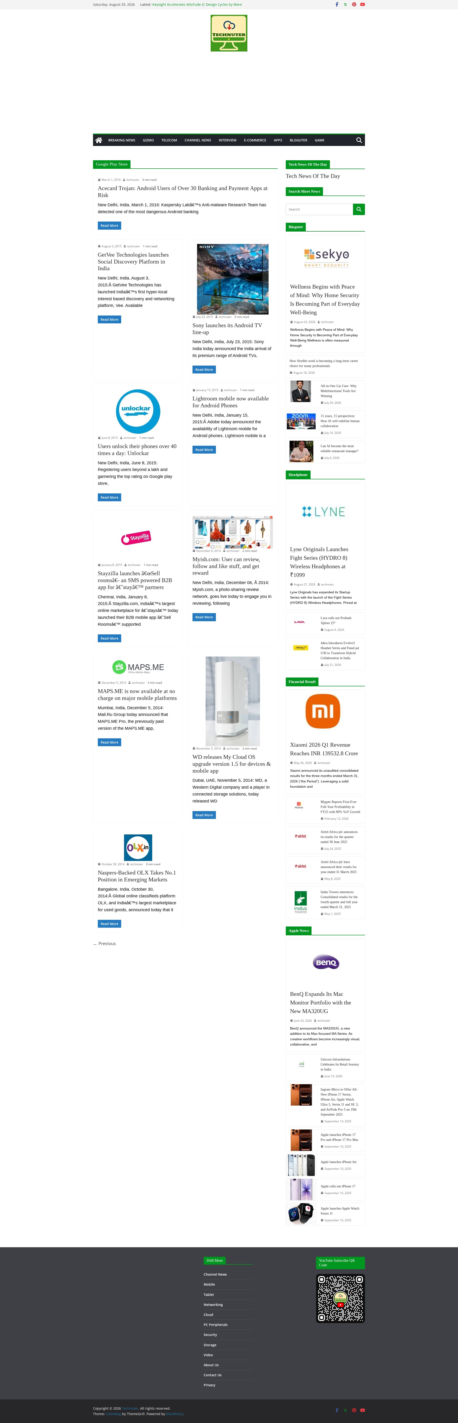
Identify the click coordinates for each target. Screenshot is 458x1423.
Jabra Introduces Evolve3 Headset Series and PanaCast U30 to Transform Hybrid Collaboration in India (340, 650)
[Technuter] (98, 140)
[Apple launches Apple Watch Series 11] (301, 1214)
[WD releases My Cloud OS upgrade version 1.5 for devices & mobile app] (233, 701)
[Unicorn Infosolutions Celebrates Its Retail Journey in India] (301, 1067)
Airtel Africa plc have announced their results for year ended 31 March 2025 (339, 867)
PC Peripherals (216, 1324)
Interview (227, 140)
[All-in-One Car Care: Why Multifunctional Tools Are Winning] (301, 394)
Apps (278, 140)
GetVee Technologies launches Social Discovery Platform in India (133, 262)
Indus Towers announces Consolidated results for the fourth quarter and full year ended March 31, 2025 (339, 899)
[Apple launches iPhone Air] (301, 1165)
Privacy (209, 1385)
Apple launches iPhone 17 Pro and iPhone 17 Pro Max (339, 1137)
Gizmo (148, 140)
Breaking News (121, 140)
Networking (213, 1304)
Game (319, 140)
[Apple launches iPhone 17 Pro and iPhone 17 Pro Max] (301, 1140)
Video (208, 1355)
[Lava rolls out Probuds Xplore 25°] (301, 624)
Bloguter (298, 140)
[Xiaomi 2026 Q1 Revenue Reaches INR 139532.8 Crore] (325, 713)
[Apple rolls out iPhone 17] (301, 1189)
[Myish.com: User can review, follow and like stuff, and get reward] (233, 532)
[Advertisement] (229, 97)
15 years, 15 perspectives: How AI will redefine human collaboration (340, 421)
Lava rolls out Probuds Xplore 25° (336, 620)
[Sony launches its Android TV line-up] (233, 279)
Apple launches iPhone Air (339, 1162)
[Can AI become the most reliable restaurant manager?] (301, 452)
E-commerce (255, 140)
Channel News (198, 140)
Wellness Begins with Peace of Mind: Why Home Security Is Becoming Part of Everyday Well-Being (325, 300)
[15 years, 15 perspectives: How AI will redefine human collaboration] (301, 424)
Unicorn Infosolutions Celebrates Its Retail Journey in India (340, 1064)
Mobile (209, 1284)
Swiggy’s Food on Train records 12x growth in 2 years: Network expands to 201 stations (195, 6)
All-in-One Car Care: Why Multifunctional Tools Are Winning (339, 391)
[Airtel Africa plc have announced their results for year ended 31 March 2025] (301, 870)
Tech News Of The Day (313, 176)
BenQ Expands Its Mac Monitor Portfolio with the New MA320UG (320, 1002)
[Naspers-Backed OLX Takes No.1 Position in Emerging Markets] (138, 847)
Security (210, 1334)
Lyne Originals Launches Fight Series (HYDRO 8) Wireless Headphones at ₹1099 (319, 562)
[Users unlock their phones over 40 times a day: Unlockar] (138, 411)
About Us (211, 1365)
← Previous (104, 943)
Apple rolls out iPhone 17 (338, 1186)
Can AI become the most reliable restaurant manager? (340, 448)
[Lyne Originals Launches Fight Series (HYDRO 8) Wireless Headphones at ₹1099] (325, 511)
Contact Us (213, 1375)
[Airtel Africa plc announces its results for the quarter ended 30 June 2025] (301, 840)
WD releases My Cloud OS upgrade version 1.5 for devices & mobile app (232, 764)
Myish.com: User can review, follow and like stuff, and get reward (226, 566)
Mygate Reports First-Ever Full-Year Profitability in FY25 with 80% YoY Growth (340, 807)
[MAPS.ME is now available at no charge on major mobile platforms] (138, 668)
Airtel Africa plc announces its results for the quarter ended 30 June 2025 (339, 837)
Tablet (209, 1294)
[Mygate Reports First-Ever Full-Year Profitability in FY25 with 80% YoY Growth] (301, 810)
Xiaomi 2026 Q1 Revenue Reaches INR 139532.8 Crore (324, 749)
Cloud (208, 1314)
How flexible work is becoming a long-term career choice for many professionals (324, 363)
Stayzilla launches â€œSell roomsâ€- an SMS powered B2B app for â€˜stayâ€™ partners (135, 580)
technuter (132, 180)
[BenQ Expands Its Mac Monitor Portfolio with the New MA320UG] (325, 962)
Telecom (169, 140)
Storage (210, 1345)
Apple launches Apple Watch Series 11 (340, 1211)
